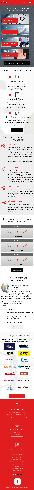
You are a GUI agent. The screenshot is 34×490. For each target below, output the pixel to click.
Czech (23, 2)
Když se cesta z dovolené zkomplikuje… (19, 286)
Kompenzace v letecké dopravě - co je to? (17, 414)
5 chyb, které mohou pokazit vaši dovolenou (18, 309)
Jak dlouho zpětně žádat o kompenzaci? (17, 417)
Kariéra (17, 466)
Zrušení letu (17, 434)
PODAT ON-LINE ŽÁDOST (17, 396)
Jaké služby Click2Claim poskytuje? (17, 412)
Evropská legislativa (17, 457)
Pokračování (4, 305)
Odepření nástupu (17, 437)
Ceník (23, 124)
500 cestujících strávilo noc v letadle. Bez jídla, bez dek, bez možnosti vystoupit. (20, 313)
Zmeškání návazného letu (17, 436)
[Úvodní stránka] (5, 2)
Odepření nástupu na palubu (17, 464)
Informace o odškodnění (17, 459)
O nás (17, 452)
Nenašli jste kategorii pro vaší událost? (17, 63)
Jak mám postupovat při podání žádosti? (17, 416)
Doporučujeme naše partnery (17, 335)
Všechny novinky (17, 327)
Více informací (17, 270)
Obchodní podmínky (17, 454)
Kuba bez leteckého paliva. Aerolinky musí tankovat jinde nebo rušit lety (17, 321)
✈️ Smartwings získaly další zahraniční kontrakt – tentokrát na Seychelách (20, 317)
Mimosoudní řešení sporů (17, 468)
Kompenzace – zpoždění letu (17, 461)
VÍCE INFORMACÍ (17, 130)
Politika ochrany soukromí (17, 456)
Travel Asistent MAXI (17, 470)
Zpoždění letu (17, 432)
